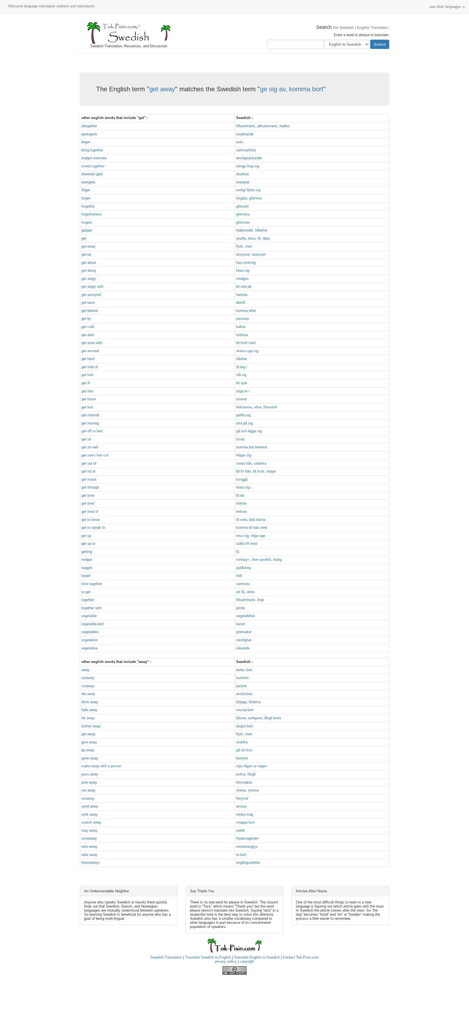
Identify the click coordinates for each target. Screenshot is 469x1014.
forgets (86, 222)
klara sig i (243, 487)
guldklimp (243, 568)
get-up (86, 254)
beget (85, 142)
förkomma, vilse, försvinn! (256, 407)
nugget (86, 568)
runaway (87, 798)
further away (91, 726)
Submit (380, 44)
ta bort (241, 855)
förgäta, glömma (249, 198)
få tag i (241, 367)
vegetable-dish (92, 624)
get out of (88, 463)
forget (85, 198)
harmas (242, 295)
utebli (240, 830)
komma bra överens (251, 447)
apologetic (89, 134)
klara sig (242, 270)
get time (87, 495)
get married (90, 415)
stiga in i (242, 391)
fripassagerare (247, 838)
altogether (89, 126)
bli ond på (243, 286)
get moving (90, 423)
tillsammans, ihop (250, 600)
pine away (89, 782)
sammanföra (246, 150)
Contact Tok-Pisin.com (301, 957)
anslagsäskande (249, 158)
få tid (240, 495)
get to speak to (93, 527)
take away (89, 855)
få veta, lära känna (250, 520)
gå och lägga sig (249, 431)
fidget (85, 190)
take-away (89, 846)
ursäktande (244, 134)
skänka (242, 742)
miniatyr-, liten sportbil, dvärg (259, 560)
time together (91, 584)
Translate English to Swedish (257, 957)
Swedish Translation (166, 957)
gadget (86, 230)
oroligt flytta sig (248, 190)
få (237, 552)
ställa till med (246, 544)
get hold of (89, 367)
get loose (88, 399)
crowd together (92, 166)
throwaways (90, 862)
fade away (89, 710)
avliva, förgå (245, 774)
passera (242, 319)
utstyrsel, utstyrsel (250, 254)
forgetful (87, 206)
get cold (87, 327)
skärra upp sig (247, 351)
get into (87, 391)
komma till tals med (251, 527)
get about (88, 263)
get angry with (92, 286)
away (85, 670)
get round (88, 479)
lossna (241, 399)
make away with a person (101, 766)
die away (88, 694)
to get (85, 592)
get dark (87, 335)
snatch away (91, 822)
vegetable (89, 616)
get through (90, 487)
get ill (85, 383)
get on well (89, 447)
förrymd (242, 798)
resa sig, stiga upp (250, 536)
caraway (87, 678)
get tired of (89, 511)
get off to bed (91, 431)
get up (86, 536)
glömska (242, 214)
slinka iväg (244, 814)
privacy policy (226, 961)
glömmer (243, 222)
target (85, 576)
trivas (240, 439)
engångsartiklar (248, 862)
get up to (88, 544)
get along (88, 270)
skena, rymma (247, 790)
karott (240, 624)
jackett (241, 686)
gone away (89, 758)
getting (86, 552)
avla (239, 142)
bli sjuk (241, 383)
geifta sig (243, 415)
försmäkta (244, 782)
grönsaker (244, 632)
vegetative (89, 648)
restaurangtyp (247, 846)
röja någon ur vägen (251, 766)
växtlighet (243, 640)
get (83, 238)
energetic (88, 182)
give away (89, 742)
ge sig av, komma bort (291, 89)
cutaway (87, 686)
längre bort (244, 726)
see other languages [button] (445, 7)
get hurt (87, 375)
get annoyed (91, 295)
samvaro (243, 584)
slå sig (241, 375)
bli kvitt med (245, 343)
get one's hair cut (94, 455)
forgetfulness (91, 214)
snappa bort (245, 822)
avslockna (244, 694)
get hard (87, 359)
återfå (240, 303)
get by (86, 319)
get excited (90, 351)
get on (86, 439)
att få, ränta (245, 592)
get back (88, 303)
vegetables (90, 632)
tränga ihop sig (247, 166)
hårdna (241, 359)
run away (88, 790)
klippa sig (243, 455)
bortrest (242, 758)
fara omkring (246, 263)
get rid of (88, 471)
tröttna (241, 503)
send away (89, 806)
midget (86, 560)
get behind (89, 311)
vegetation (89, 640)
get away (162, 89)
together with (91, 608)
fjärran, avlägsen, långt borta (258, 718)
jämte (240, 608)
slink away (89, 814)
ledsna (241, 511)
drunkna (242, 174)
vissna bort (244, 710)
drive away (89, 702)
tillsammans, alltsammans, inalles (263, 126)
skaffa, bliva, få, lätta (253, 238)
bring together (92, 150)
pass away (89, 774)
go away (87, 750)
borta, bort (244, 670)
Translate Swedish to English (208, 957)
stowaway (89, 838)
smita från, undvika (251, 463)
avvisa (241, 806)
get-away (88, 246)
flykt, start (244, 246)
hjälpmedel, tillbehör (251, 230)
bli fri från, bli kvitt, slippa (256, 471)
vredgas (242, 279)
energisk (242, 182)
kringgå (242, 479)
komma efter (246, 311)
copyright (247, 961)
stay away (89, 830)
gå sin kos (244, 750)
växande (242, 648)
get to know (90, 520)
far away (88, 718)
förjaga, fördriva (248, 702)
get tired (87, 503)
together (87, 600)
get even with (91, 343)
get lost (87, 407)
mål (239, 576)
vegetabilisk (245, 616)
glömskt (242, 206)
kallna (240, 327)
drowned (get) (92, 174)
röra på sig (244, 423)
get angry (88, 279)
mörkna (242, 335)
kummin (242, 678)
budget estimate (94, 158)
